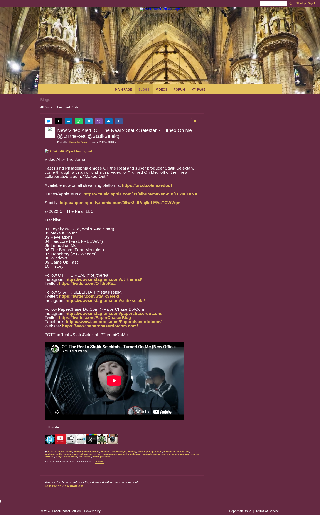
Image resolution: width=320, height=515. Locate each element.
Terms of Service (267, 511)
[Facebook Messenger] (48, 121)
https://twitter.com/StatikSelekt (89, 296)
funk (140, 451)
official (84, 454)
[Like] (195, 121)
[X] (58, 121)
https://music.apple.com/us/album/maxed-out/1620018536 (141, 194)
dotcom (105, 451)
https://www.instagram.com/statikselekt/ (105, 300)
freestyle (121, 451)
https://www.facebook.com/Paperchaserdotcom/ (114, 321)
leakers (167, 451)
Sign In (312, 3)
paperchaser (110, 454)
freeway (131, 451)
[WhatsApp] (79, 121)
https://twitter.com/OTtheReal (88, 283)
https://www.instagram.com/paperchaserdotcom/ (114, 313)
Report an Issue (240, 511)
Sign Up (301, 3)
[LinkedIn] (68, 121)
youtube (105, 456)
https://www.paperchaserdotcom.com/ (100, 326)
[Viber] (99, 121)
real (187, 454)
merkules (50, 454)
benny (77, 451)
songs (59, 456)
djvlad (95, 451)
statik (74, 456)
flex (113, 451)
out (99, 454)
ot (95, 454)
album (68, 451)
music (75, 454)
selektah (49, 456)
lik (174, 451)
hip (146, 451)
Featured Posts (67, 107)
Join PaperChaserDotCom (64, 486)
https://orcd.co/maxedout (147, 185)
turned (87, 456)
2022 (57, 451)
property (174, 454)
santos (195, 454)
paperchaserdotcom (129, 454)
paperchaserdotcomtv (155, 454)
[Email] (109, 121)
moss (67, 454)
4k (62, 451)
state (67, 456)
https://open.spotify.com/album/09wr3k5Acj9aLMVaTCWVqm (120, 202)
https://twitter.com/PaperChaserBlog (95, 317)
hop (151, 451)
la (161, 451)
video (96, 456)
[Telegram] (89, 121)
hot (157, 451)
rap (182, 454)
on (91, 454)
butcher (86, 451)
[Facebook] (119, 121)
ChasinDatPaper (78, 142)
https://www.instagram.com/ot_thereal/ (104, 279)
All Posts (46, 107)
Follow (99, 462)
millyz (59, 454)
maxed (180, 451)
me (187, 451)
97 (52, 451)
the (80, 456)
